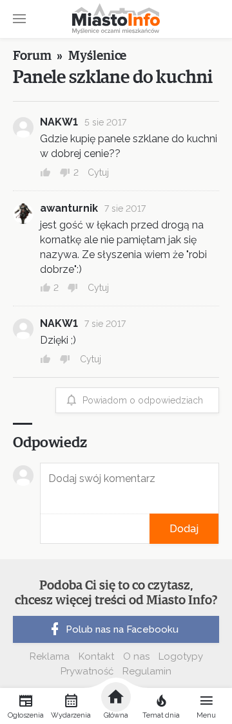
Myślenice (97, 56)
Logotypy (181, 656)
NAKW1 (59, 122)
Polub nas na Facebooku (122, 629)
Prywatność (87, 671)
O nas (136, 656)
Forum (32, 56)
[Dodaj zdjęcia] (44, 528)
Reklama (50, 656)
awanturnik (69, 208)
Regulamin (146, 671)
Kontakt (96, 656)
